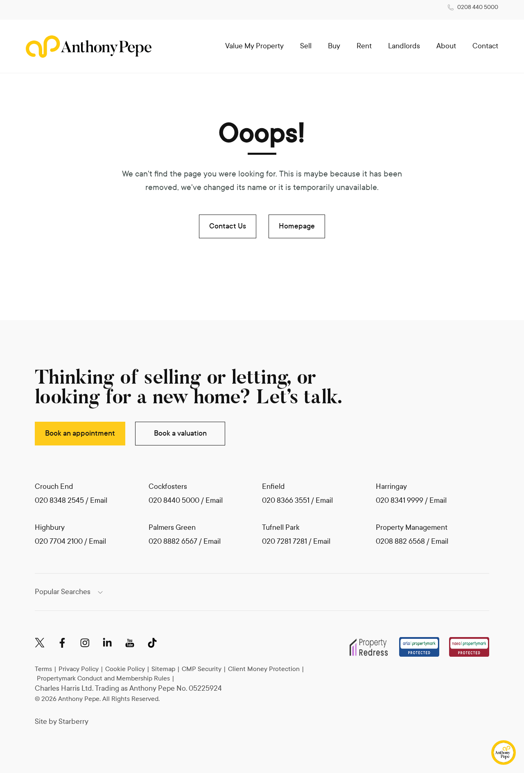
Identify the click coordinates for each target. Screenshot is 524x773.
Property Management (411, 527)
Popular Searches (62, 592)
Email (98, 500)
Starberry (73, 721)
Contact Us (227, 226)
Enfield (273, 486)
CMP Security (201, 669)
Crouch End (54, 486)
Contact (485, 46)
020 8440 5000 (174, 500)
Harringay (391, 486)
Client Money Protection (264, 669)
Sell (306, 46)
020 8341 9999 (399, 500)
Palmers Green (172, 527)
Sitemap (163, 669)
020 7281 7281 (284, 541)
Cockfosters (168, 486)
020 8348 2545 (59, 500)
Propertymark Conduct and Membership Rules (103, 678)
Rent (364, 46)
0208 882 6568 (401, 541)
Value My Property (254, 46)
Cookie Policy (125, 669)
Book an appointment (80, 433)
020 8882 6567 (173, 541)
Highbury (50, 527)
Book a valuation (180, 433)
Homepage (297, 226)
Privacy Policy (79, 669)
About (446, 46)
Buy (334, 46)
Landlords (404, 46)
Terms (43, 669)
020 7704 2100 (59, 541)
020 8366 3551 (285, 500)
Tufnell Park (280, 527)
